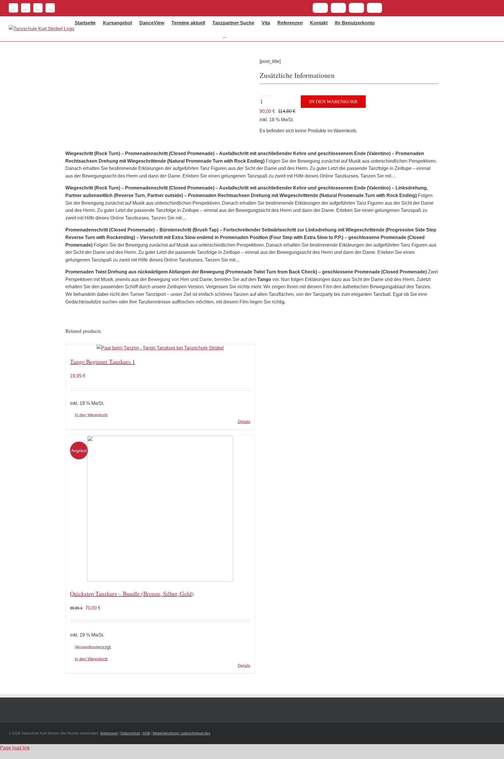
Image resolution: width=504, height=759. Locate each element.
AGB (146, 733)
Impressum (109, 733)
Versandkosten (88, 646)
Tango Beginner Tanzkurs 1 (102, 362)
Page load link (15, 747)
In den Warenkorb (333, 101)
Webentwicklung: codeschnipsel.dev (181, 733)
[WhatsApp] (36, 8)
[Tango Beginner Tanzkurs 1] (160, 348)
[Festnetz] (13, 8)
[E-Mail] (24, 8)
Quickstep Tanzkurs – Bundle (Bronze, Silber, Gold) (132, 594)
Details (244, 421)
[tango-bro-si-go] (156, 65)
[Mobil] (49, 8)
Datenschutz (130, 733)
